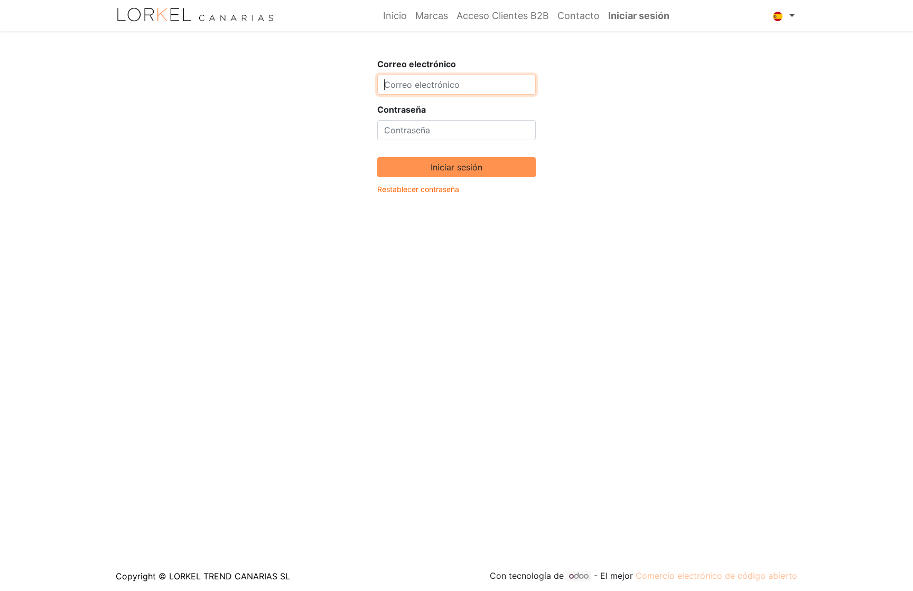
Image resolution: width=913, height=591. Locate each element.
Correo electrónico (416, 64)
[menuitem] (395, 15)
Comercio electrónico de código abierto (716, 575)
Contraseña (401, 109)
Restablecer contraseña (418, 189)
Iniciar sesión (638, 15)
